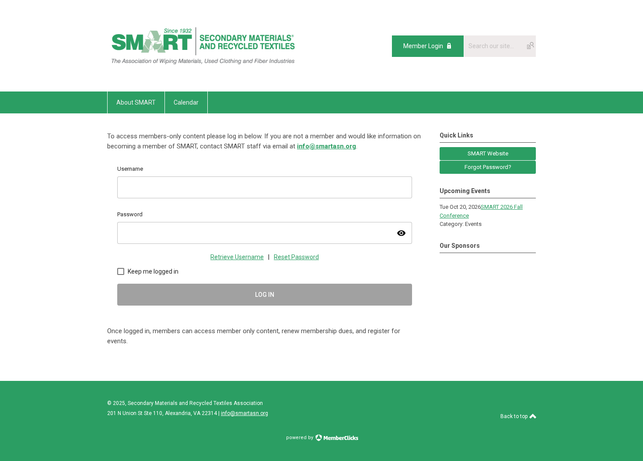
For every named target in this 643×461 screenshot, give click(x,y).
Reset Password (296, 256)
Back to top (514, 416)
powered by (300, 437)
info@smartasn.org (326, 146)
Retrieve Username (237, 256)
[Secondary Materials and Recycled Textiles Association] (204, 72)
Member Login (423, 45)
